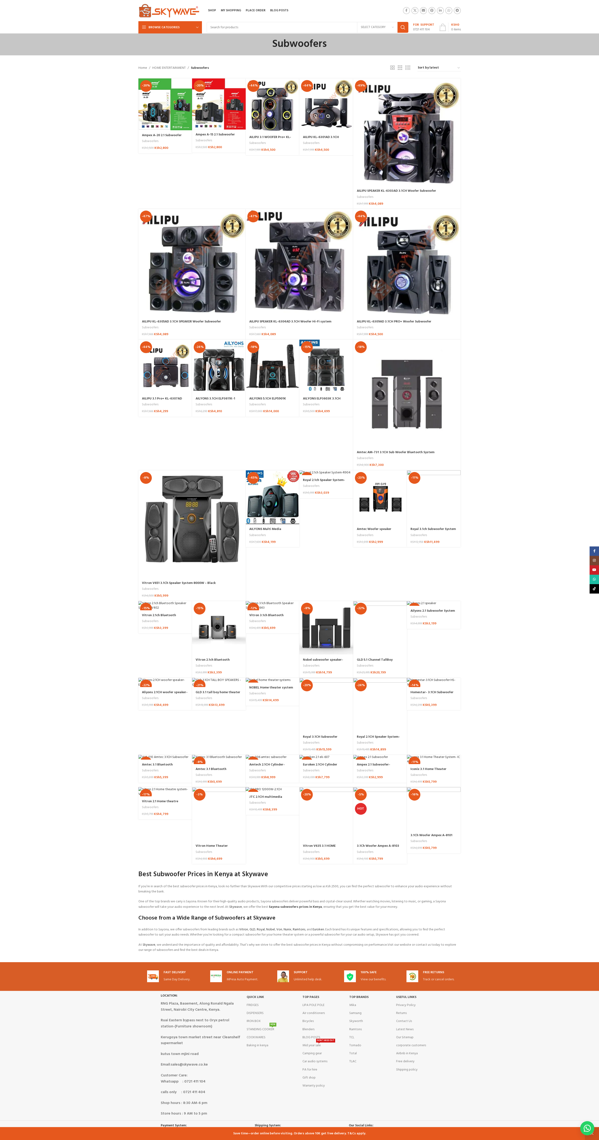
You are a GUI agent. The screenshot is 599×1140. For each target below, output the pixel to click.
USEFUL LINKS (406, 997)
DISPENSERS (255, 1013)
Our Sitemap (405, 1037)
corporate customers (411, 1045)
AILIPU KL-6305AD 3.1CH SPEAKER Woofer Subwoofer (181, 321)
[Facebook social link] (406, 10)
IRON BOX (254, 1021)
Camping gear (312, 1053)
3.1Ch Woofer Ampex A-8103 (378, 846)
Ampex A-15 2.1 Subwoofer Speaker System (215, 137)
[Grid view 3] (400, 68)
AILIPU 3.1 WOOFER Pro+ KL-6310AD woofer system (270, 139)
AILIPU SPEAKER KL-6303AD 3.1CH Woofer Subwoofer (396, 191)
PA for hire (309, 1069)
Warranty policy (313, 1085)
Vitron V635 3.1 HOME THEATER (319, 848)
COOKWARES (256, 1037)
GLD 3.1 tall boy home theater (218, 692)
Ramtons (299, 929)
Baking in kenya (257, 1045)
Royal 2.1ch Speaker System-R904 (324, 482)
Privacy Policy (406, 1005)
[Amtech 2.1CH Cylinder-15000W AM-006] (272, 757)
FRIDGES (253, 1005)
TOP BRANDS (359, 997)
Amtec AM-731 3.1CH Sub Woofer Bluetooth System (395, 452)
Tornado (355, 1045)
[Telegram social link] (457, 10)
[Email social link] (423, 10)
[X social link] (414, 10)
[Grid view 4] (407, 68)
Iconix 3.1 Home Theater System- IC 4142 (428, 771)
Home (142, 68)
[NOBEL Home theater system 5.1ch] (272, 680)
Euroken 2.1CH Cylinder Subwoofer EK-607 (320, 767)
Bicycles (308, 1021)
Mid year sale (318, 1045)
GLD (252, 929)
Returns (401, 1013)
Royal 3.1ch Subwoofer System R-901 (433, 531)
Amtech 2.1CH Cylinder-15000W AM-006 (267, 767)
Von (279, 929)
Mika (352, 1005)
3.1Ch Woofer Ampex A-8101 (431, 835)
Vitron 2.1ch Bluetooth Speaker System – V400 (213, 662)
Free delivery (405, 1061)
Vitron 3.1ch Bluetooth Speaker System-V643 (266, 618)
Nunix (287, 929)
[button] (587, 1128)
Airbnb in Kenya (407, 1053)
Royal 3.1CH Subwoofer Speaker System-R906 (320, 739)
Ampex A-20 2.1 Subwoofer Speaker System (162, 138)
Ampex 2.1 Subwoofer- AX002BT (373, 767)
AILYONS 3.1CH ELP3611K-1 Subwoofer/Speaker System (216, 401)
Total (353, 1053)
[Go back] (266, 44)
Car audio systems (314, 1061)
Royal (261, 929)
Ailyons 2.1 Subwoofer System (432, 611)
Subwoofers (150, 141)
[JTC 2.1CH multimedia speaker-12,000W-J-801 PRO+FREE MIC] (272, 789)
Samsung (355, 1013)
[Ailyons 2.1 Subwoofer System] (434, 603)
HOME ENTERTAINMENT (169, 68)
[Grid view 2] (392, 68)
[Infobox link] (423, 27)
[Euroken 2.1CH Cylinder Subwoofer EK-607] (326, 757)
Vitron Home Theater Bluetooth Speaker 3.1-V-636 (217, 848)
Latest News (405, 1029)
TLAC (352, 1061)
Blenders (308, 1029)
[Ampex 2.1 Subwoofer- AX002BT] (380, 757)
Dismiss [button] (592, 1133)
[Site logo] (169, 10)
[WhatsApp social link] (448, 10)
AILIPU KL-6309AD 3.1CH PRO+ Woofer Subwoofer (394, 321)
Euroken (318, 929)
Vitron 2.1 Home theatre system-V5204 (160, 804)
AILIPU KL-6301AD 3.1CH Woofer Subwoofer (321, 139)
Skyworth (356, 1021)
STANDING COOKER (261, 1029)
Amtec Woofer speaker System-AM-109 (374, 531)
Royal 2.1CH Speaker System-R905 (378, 739)
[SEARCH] (403, 27)
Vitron (243, 929)
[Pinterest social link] (431, 10)
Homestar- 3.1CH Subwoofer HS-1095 (432, 695)
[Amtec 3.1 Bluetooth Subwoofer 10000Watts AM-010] (165, 757)
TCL (351, 1037)
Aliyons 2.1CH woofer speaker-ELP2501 (165, 695)
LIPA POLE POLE (313, 1005)
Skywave (235, 907)
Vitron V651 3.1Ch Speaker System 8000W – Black (179, 583)
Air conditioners (313, 1013)
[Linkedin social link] (440, 10)
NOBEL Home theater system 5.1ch (271, 690)
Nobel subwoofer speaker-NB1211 (323, 662)
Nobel (270, 929)
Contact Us (404, 1021)
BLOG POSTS (311, 1037)
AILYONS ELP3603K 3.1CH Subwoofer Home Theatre (322, 401)
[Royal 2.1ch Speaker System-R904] (326, 472)
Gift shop (309, 1077)
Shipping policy (407, 1069)
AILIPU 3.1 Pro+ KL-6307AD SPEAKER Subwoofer (162, 401)
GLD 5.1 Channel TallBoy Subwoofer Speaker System (377, 662)
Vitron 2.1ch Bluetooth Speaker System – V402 (159, 618)
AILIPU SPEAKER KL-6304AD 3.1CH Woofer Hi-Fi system (290, 321)
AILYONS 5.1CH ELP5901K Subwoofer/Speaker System (270, 401)
